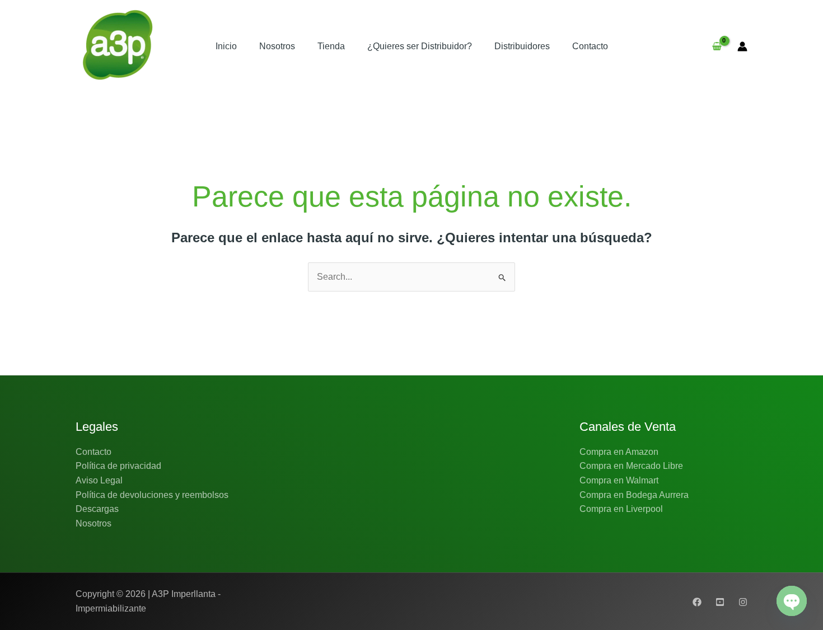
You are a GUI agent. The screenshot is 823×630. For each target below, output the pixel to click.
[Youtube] (720, 602)
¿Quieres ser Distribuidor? (419, 46)
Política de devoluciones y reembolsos (152, 495)
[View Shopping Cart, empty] (716, 46)
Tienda (331, 46)
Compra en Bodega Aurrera (634, 495)
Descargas (97, 509)
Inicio (226, 46)
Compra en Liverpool (621, 509)
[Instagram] (742, 602)
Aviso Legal (99, 480)
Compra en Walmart (618, 480)
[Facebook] (697, 602)
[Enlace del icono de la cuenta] (742, 46)
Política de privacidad (118, 466)
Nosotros (277, 46)
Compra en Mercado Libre (631, 466)
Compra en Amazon (618, 452)
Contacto (590, 46)
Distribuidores (522, 46)
